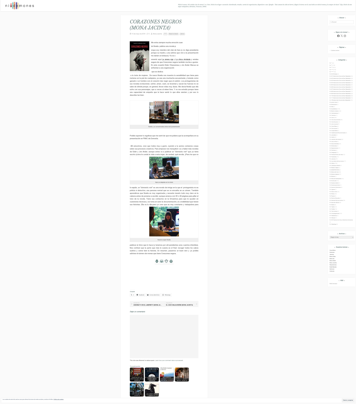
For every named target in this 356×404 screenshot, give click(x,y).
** (331, 65)
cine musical (334, 124)
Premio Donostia (335, 198)
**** (165, 34)
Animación (334, 104)
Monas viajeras (335, 174)
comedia (333, 135)
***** (332, 71)
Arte (332, 106)
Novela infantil (335, 183)
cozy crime (334, 141)
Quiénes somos (335, 50)
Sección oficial (335, 202)
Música (333, 176)
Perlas (332, 193)
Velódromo (334, 215)
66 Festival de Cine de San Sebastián (341, 87)
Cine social (334, 128)
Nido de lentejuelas (336, 178)
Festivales (333, 156)
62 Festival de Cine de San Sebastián (341, 78)
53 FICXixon (334, 74)
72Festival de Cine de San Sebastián (340, 100)
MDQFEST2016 (335, 170)
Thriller (333, 209)
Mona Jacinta (157, 34)
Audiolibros (334, 109)
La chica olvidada (183, 59)
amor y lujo (334, 102)
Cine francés (334, 122)
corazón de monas (336, 139)
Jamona (333, 159)
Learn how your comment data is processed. (169, 360)
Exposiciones (334, 148)
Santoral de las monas (337, 200)
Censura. (333, 115)
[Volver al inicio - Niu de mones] (19, 5)
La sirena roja (167, 59)
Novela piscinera (335, 185)
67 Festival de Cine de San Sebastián (341, 89)
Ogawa (333, 189)
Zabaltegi (333, 224)
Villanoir (333, 217)
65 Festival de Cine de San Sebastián (341, 84)
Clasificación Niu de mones (338, 132)
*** (332, 67)
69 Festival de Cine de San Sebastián (341, 93)
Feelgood (333, 152)
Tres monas (334, 211)
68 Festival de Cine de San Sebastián (341, 91)
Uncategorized (335, 213)
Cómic (333, 137)
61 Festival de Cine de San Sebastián (341, 76)
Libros (182, 34)
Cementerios (334, 113)
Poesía (333, 196)
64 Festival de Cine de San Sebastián (341, 82)
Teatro (333, 207)
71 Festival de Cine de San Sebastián (341, 98)
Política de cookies (59, 399)
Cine (332, 117)
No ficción (333, 180)
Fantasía (333, 150)
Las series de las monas (337, 161)
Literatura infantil (335, 165)
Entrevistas (334, 146)
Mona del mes (335, 172)
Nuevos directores (336, 187)
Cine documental (335, 119)
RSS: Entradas (333, 283)
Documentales (335, 143)
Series (332, 204)
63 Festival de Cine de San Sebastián (341, 80)
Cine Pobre (334, 126)
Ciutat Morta (334, 130)
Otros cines (334, 191)
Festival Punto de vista (337, 154)
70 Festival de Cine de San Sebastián (341, 95)
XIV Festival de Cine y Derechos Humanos (342, 220)
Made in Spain (335, 167)
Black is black (173, 34)
